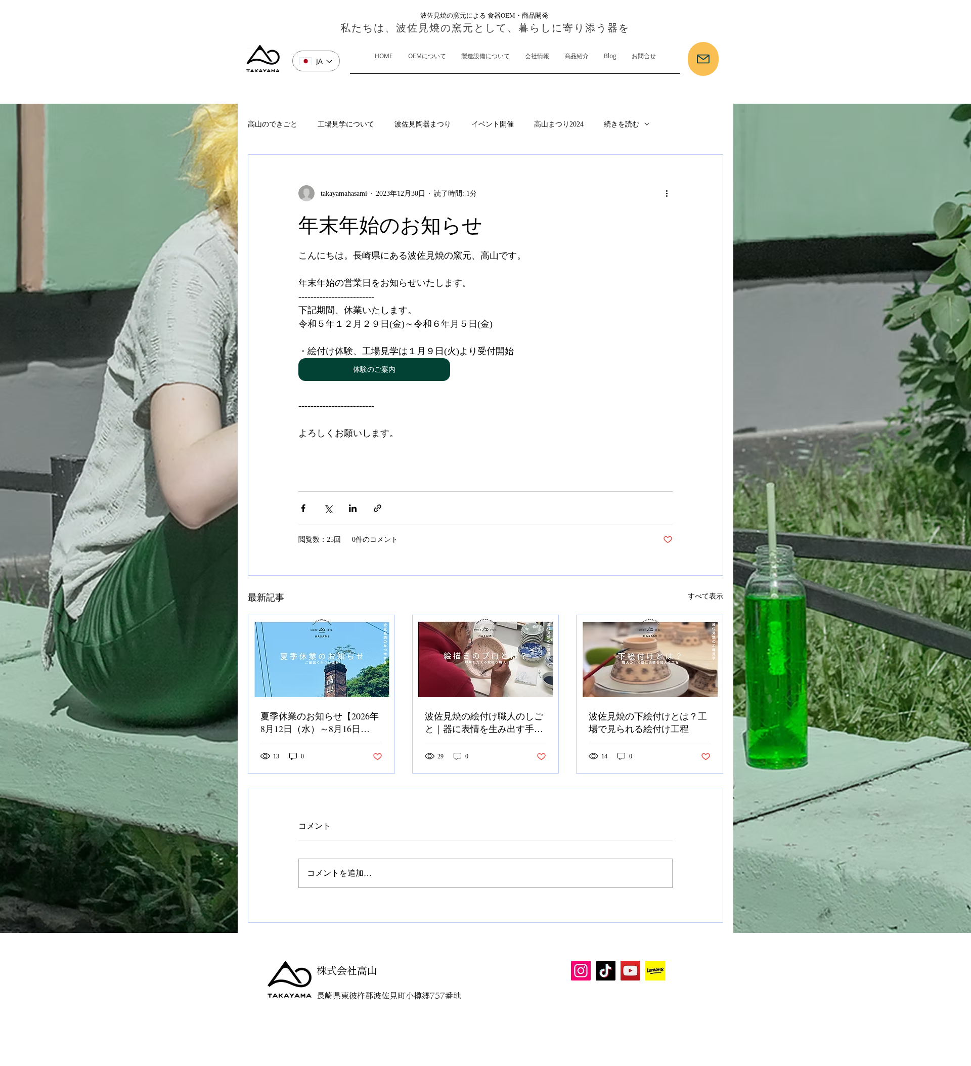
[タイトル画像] (486, 656)
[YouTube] (630, 970)
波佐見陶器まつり (422, 124)
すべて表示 (705, 596)
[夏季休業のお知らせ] (321, 656)
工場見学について (346, 124)
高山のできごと (272, 124)
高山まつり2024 (559, 124)
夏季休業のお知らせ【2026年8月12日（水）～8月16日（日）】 (319, 722)
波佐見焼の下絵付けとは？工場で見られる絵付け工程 (648, 722)
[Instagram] (581, 970)
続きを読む (621, 124)
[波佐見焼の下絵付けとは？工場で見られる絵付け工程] (650, 656)
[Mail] (703, 59)
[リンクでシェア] (377, 508)
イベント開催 (492, 124)
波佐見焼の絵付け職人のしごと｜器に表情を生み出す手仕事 (484, 722)
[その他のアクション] (666, 193)
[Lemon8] (655, 970)
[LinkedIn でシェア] (353, 508)
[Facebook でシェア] (303, 508)
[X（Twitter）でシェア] (328, 508)
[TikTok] (605, 970)
